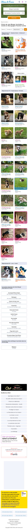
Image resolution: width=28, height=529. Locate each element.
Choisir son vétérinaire (14, 401)
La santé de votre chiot (14, 423)
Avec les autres (14, 417)
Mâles (3, 29)
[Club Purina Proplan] (14, 387)
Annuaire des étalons (7, 515)
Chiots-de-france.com (14, 519)
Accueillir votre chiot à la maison (14, 398)
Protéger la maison (14, 409)
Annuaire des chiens (21, 515)
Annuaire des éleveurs (20, 512)
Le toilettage (14, 431)
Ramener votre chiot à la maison (14, 407)
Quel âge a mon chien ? (14, 396)
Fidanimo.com (14, 524)
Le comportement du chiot (14, 420)
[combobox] (14, 9)
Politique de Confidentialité (14, 523)
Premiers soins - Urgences (14, 426)
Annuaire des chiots (7, 512)
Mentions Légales (14, 521)
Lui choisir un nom (14, 415)
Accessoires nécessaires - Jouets (14, 404)
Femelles (9, 29)
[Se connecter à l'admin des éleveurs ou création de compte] (22, 2)
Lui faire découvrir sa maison (14, 412)
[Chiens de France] (7, 2)
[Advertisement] (14, 367)
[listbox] (23, 13)
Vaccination (14, 428)
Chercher (14, 18)
